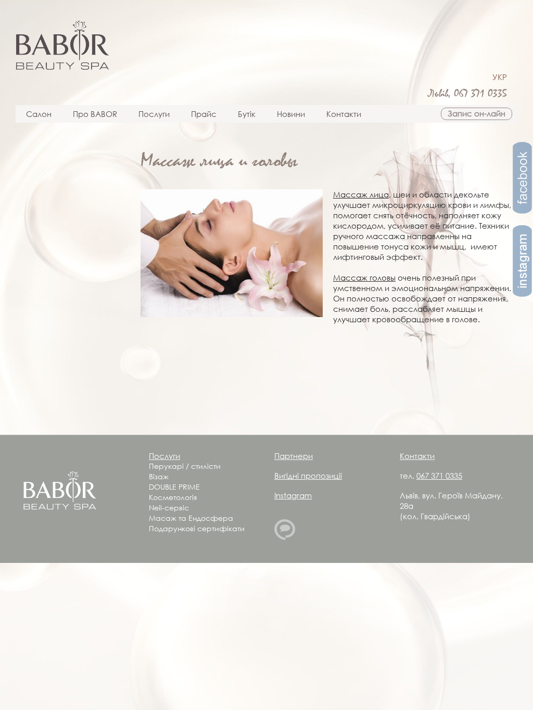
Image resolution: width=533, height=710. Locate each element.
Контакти (343, 114)
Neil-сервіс (169, 507)
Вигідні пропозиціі (308, 475)
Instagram (293, 495)
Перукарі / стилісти (185, 466)
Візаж (159, 476)
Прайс (204, 114)
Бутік (247, 114)
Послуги (154, 114)
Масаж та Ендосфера (191, 518)
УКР (499, 77)
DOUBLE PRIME (174, 487)
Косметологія (173, 497)
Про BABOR (95, 114)
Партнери (293, 456)
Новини (291, 114)
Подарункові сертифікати (197, 528)
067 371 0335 (480, 93)
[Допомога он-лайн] (284, 537)
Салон (39, 114)
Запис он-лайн (476, 113)
